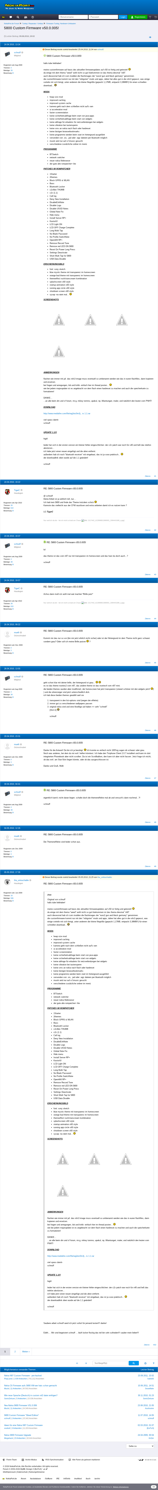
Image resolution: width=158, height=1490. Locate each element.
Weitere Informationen (121, 1487)
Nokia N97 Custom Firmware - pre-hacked (23, 1375)
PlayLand (8, 1379)
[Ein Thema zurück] (77, 1363)
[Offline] (22, 52)
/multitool (78, 1479)
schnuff (17, 52)
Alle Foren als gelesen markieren (86, 1460)
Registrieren (140, 17)
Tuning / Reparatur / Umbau (32, 23)
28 (11, 505)
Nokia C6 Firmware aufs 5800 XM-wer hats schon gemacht (30, 1385)
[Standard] (150, 17)
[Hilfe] (32, 17)
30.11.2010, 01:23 (146, 1395)
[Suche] (18, 17)
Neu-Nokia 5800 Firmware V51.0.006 (20, 1405)
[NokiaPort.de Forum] (10, 17)
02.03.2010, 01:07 (146, 1425)
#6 (155, 730)
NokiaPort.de (11, 1479)
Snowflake (149, 1388)
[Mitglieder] (25, 17)
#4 (155, 619)
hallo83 (151, 1379)
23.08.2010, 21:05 (146, 1405)
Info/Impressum (9, 1472)
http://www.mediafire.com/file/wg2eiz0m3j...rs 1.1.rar (67, 413)
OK (154, 1487)
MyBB (22, 1469)
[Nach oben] (154, 1363)
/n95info (66, 1479)
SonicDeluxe (9, 1398)
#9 (155, 866)
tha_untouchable (21, 880)
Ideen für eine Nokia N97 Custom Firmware (23, 1425)
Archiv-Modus (31, 1460)
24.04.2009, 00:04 (146, 1435)
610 (12, 508)
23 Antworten (19, 1438)
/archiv (97, 1479)
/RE (57, 1479)
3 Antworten (17, 1428)
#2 (155, 530)
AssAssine (149, 1408)
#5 (155, 663)
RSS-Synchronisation (54, 1460)
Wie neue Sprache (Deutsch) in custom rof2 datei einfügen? (30, 1395)
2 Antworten (16, 1418)
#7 (155, 778)
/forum (23, 1479)
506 (12, 898)
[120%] (155, 17)
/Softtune (48, 1479)
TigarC (17, 490)
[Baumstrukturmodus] (150, 37)
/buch (88, 1479)
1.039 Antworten (20, 1379)
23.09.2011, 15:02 (146, 1375)
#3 (155, 574)
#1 (155, 476)
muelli (16, 632)
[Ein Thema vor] (86, 1363)
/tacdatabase (35, 1479)
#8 (155, 822)
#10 (154, 1345)
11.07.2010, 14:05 (146, 1415)
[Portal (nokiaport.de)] (3, 17)
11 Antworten (15, 1388)
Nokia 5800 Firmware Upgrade (17, 1435)
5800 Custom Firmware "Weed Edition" (21, 1415)
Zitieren (147, 476)
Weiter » (26, 1351)
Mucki (6, 1388)
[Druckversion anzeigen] (145, 1363)
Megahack (8, 1438)
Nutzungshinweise (37, 1472)
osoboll (7, 1428)
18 (11, 895)
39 (11, 70)
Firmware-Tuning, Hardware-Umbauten (61, 23)
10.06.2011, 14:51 (146, 1385)
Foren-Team (11, 1460)
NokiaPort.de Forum (11, 23)
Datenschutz (22, 1472)
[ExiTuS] (150, 1428)
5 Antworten (21, 1398)
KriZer (151, 1438)
